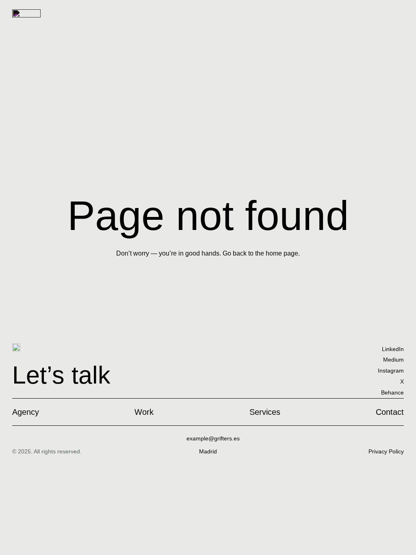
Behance (392, 392)
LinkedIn (393, 349)
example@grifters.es (213, 438)
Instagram (391, 370)
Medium (393, 359)
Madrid (208, 451)
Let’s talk (61, 375)
